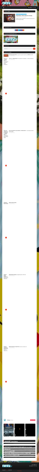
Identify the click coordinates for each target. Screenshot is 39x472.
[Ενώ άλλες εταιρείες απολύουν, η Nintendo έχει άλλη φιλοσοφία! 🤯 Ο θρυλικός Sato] (9, 430)
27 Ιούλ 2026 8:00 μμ (12, 55)
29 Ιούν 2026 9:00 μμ (12, 59)
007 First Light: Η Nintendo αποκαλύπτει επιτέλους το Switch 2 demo (18, 453)
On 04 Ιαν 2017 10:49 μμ (19, 17)
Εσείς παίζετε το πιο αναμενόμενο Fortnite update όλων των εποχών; (18, 447)
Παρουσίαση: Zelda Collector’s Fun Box (24, 15)
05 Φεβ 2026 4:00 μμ (7, 442)
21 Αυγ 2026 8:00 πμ (7, 452)
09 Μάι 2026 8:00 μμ (12, 275)
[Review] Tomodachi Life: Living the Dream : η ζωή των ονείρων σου (18, 346)
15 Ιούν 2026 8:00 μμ (12, 132)
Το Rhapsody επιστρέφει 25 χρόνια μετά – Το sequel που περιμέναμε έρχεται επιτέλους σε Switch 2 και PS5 (18, 454)
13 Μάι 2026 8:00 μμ (12, 203)
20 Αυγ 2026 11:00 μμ (8, 456)
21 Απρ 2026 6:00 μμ (12, 347)
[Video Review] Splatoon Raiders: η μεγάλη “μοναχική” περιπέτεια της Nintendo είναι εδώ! (21, 54)
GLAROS (25, 17)
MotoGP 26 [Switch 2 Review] (12, 202)
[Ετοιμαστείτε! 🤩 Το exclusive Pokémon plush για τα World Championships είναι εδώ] (19, 430)
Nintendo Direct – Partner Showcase (11, 441)
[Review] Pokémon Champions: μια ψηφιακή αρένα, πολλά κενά (17, 274)
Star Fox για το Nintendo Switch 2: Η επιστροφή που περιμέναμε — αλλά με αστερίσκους (21, 58)
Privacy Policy (19, 470)
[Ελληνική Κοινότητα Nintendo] (7, 4)
